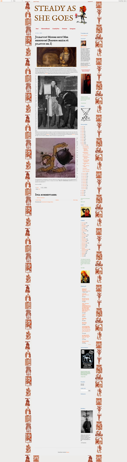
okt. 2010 (84, 174)
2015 (83, 136)
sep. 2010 (85, 176)
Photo (83, 315)
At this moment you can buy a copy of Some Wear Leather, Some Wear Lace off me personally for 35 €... (86, 330)
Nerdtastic (83, 245)
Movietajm (83, 244)
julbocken (73, 134)
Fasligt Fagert (84, 230)
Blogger (67, 452)
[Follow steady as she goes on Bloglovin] (86, 121)
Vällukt (83, 254)
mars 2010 (85, 185)
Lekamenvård (84, 240)
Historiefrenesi (45, 29)
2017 (83, 132)
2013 (83, 139)
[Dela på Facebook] (45, 187)
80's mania (84, 222)
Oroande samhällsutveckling (85, 249)
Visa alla (89, 344)
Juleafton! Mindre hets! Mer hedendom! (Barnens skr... (86, 149)
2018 (83, 131)
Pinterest (64, 29)
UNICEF (46, 73)
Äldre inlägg (75, 200)
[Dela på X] (44, 187)
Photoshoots (84, 250)
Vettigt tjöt (83, 253)
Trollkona (84, 314)
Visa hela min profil (84, 66)
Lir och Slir (84, 241)
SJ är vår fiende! (86, 146)
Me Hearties (84, 322)
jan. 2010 (84, 188)
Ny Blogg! (83, 342)
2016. (83, 319)
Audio (83, 224)
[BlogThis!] (42, 187)
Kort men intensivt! (86, 169)
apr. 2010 (84, 184)
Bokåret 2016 (84, 323)
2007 (83, 193)
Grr (82, 232)
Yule (39, 189)
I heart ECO (84, 236)
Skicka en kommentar (41, 197)
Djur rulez (83, 229)
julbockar (48, 134)
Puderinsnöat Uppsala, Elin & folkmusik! (86, 157)
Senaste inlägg (38, 200)
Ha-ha (83, 233)
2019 (83, 129)
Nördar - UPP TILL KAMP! (86, 166)
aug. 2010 (85, 177)
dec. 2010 (85, 145)
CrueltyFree (55, 29)
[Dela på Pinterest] (46, 187)
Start (37, 29)
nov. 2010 (85, 173)
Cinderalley (84, 293)
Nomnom (83, 247)
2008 (83, 192)
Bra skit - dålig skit (86, 171)
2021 (83, 126)
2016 (83, 134)
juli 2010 (84, 179)
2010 (83, 143)
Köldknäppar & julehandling (85, 153)
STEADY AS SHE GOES (55, 13)
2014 (83, 137)
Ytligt (82, 256)
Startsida (57, 200)
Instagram (72, 29)
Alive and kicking (85, 341)
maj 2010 (84, 182)
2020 (83, 128)
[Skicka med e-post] (41, 187)
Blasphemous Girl (85, 298)
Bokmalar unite (84, 225)
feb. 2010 (84, 187)
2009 (83, 190)
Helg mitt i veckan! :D (86, 154)
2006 (83, 195)
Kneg (83, 237)
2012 (83, 140)
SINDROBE (84, 318)
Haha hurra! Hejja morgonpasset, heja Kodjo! (86, 160)
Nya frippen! (85, 168)
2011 (83, 142)
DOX (82, 228)
